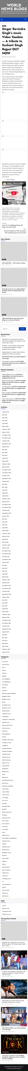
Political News (6, 841)
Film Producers (6, 760)
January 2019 (5, 652)
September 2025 (6, 443)
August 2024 (5, 481)
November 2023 (6, 507)
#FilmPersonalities (14, 213)
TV (3, 881)
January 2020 (5, 617)
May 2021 (4, 571)
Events (4, 737)
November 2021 (6, 553)
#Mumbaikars (19, 214)
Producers (10, 219)
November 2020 (6, 588)
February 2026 (6, 429)
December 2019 (6, 620)
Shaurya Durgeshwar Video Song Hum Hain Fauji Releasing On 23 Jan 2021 (15, 231)
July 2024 (4, 484)
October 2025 (5, 441)
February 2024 (6, 498)
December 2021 (6, 551)
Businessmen (6, 711)
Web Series (5, 896)
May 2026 (4, 420)
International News (7, 780)
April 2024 (5, 493)
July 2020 (4, 600)
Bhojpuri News (6, 699)
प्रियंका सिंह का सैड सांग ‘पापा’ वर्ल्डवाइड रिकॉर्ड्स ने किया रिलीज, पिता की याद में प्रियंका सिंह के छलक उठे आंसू (13, 290)
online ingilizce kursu (8, 374)
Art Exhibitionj (6, 682)
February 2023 (6, 533)
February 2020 (6, 614)
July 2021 (4, 565)
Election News (6, 728)
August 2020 (5, 597)
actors (17, 218)
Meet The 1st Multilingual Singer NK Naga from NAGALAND (12, 225)
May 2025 (4, 455)
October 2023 (5, 510)
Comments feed (6, 911)
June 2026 (4, 417)
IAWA (3, 774)
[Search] (25, 19)
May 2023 (4, 524)
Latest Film (5, 789)
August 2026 (5, 412)
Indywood (5, 777)
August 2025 (5, 446)
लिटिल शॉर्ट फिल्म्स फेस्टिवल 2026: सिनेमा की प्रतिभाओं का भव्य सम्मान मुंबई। (14, 357)
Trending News (6, 878)
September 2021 (6, 559)
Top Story (5, 875)
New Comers (5, 823)
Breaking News (6, 705)
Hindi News (5, 771)
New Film (4, 826)
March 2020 (5, 611)
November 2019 (6, 623)
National (4, 815)
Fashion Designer (7, 751)
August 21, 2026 (10, 1031)
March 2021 (5, 577)
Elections (4, 731)
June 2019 (4, 637)
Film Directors (6, 757)
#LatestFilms (5, 214)
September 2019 (6, 629)
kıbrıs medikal (6, 392)
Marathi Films (6, 806)
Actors (4, 670)
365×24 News (5, 664)
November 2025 (6, 438)
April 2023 (5, 527)
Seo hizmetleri (6, 386)
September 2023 (6, 513)
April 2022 (5, 539)
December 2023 (6, 504)
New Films (5, 829)
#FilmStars (22, 213)
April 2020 (5, 608)
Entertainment (6, 734)
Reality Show (5, 849)
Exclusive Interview (8, 739)
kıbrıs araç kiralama (8, 380)
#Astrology (17, 208)
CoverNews (10, 1068)
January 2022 (5, 548)
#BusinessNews (6, 211)
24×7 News (5, 661)
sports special (6, 870)
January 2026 (5, 432)
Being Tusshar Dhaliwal (9, 693)
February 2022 (6, 545)
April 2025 (5, 458)
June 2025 (4, 452)
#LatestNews (12, 214)
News (3, 832)
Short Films (5, 858)
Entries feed (5, 908)
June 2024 (4, 487)
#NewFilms (14, 216)
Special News (6, 867)
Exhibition (5, 745)
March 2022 (5, 542)
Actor (3, 667)
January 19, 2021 (11, 57)
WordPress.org (6, 914)
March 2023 (5, 530)
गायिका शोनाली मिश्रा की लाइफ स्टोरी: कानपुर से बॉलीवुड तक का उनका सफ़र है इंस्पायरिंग (13, 319)
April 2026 (5, 423)
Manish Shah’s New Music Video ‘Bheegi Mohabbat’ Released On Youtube (13, 353)
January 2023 (5, 536)
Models (4, 809)
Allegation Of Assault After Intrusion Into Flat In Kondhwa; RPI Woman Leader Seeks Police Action (14, 340)
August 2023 (5, 516)
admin (4, 57)
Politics (4, 844)
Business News (6, 708)
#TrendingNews (11, 218)
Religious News (6, 852)
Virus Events (5, 890)
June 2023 (4, 522)
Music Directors (6, 812)
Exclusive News (6, 742)
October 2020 (5, 591)
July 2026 (4, 415)
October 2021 (5, 556)
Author (4, 687)
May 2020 (4, 606)
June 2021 (4, 568)
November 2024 (6, 472)
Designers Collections (8, 719)
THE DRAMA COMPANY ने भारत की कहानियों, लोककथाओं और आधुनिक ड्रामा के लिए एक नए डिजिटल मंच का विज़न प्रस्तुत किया (14, 363)
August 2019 (5, 632)
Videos (4, 887)
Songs (4, 864)
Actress (21, 218)
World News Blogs (14, 7)
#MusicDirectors (6, 216)
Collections (5, 716)
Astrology (5, 684)
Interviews (5, 783)
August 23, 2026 (10, 976)
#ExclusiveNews (15, 211)
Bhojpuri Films (6, 696)
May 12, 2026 (9, 265)
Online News (5, 835)
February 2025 (6, 464)
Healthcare (5, 768)
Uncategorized (6, 884)
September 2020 (6, 594)
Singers (4, 25)
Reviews (4, 855)
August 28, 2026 (10, 947)
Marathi (4, 803)
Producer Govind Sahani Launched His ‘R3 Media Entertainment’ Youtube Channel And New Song (13, 347)
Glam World (5, 765)
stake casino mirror (8, 399)
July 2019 (4, 634)
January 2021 (5, 582)
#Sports (4, 218)
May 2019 (4, 640)
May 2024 (4, 490)
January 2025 (5, 467)
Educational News (7, 725)
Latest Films (5, 792)
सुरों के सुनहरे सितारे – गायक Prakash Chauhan (13, 263)
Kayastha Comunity (7, 786)
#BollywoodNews (6, 209)
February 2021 (6, 579)
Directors (4, 219)
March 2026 (5, 426)
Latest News (5, 794)
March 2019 (5, 646)
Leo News (5, 800)
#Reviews (20, 216)
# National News (9, 208)
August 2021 (5, 562)
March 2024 (5, 496)
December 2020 (6, 585)
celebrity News (6, 713)
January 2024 (5, 501)
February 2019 (6, 649)
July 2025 (4, 449)
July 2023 (4, 519)
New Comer (5, 820)
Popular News (6, 847)
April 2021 (5, 574)
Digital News (5, 722)
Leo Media (5, 797)
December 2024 (6, 470)
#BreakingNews (15, 209)
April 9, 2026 (9, 294)
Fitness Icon (5, 763)
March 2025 (5, 461)
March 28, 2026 (10, 322)
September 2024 (6, 478)
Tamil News (5, 873)
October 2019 (5, 626)
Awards (4, 690)
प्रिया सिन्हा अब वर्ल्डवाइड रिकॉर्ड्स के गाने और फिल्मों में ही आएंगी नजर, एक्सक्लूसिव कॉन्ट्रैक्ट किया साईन (13, 376)
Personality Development (9, 838)
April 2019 (5, 643)
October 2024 (5, 475)
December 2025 (6, 435)
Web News (5, 893)
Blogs (3, 702)
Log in (4, 905)
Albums (4, 676)
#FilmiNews (5, 213)
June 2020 (4, 603)
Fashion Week (6, 754)
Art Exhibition (6, 679)
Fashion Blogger (6, 748)
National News (6, 818)
